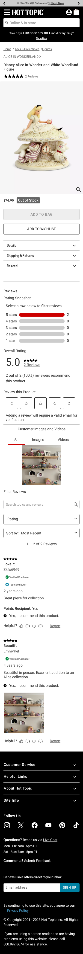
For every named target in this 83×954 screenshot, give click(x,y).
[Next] (78, 3)
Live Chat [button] (50, 840)
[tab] (41, 137)
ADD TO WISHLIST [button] (41, 229)
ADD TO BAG (41, 214)
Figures (47, 49)
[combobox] (41, 22)
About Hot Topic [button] (18, 788)
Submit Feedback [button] (37, 861)
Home (7, 49)
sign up (70, 887)
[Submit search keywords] (6, 22)
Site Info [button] (11, 800)
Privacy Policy (18, 911)
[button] (6, 12)
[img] (6, 825)
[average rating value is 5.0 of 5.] (14, 76)
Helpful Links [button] (15, 776)
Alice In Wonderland (21, 56)
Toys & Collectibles (27, 49)
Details (11, 245)
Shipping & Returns (20, 255)
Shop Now (54, 3)
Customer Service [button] (20, 764)
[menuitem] (76, 12)
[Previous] (4, 3)
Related (12, 265)
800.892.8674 (13, 944)
